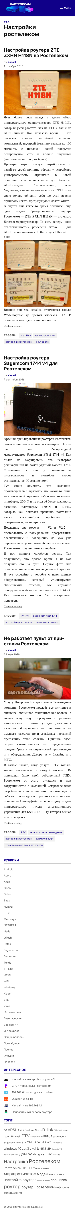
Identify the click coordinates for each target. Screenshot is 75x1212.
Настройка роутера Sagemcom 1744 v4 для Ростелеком (31, 363)
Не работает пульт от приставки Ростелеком (34, 641)
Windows (9, 987)
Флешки (9, 1055)
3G (5, 1130)
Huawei (8, 906)
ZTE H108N (61, 122)
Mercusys (10, 919)
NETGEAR (10, 925)
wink (24, 1149)
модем (42, 1174)
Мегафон (57, 1155)
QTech (8, 937)
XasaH (12, 62)
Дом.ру (25, 1154)
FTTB (65, 1130)
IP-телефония (12, 1012)
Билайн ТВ (57, 1149)
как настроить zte (45, 335)
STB (24, 1142)
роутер (12, 1187)
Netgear (34, 1136)
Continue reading (19, 326)
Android (8, 869)
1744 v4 (25, 615)
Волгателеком (11, 1154)
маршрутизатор (20, 1173)
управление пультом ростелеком (24, 845)
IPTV (23, 832)
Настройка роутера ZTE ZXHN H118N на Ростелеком (36, 52)
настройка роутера (20, 1180)
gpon (7, 1136)
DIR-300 (58, 1130)
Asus (7, 881)
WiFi (6, 981)
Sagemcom (11, 950)
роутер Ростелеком (38, 1187)
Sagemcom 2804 (12, 1142)
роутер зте (42, 341)
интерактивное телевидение (46, 832)
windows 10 (12, 1148)
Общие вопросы (14, 1037)
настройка (56, 1174)
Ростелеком (44, 1161)
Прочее (8, 1049)
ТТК (29, 1168)
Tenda (7, 962)
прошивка (59, 1180)
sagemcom (59, 1136)
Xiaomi (8, 993)
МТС (49, 1154)
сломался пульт (45, 838)
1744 (67, 464)
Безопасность (13, 1018)
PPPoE (47, 1136)
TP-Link (8, 968)
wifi (49, 1142)
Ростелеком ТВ (15, 1168)
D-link (7, 894)
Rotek (7, 943)
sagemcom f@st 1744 (45, 615)
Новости (9, 1061)
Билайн (44, 1148)
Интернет (39, 1154)
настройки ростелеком (18, 341)
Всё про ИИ (11, 1024)
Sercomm (10, 956)
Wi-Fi (41, 1142)
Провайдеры (12, 1043)
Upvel (7, 974)
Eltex (7, 900)
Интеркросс (11, 1030)
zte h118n (26, 335)
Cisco (7, 887)
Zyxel (7, 1006)
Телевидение (41, 1168)
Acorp (7, 875)
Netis (7, 931)
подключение (43, 1180)
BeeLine (29, 1130)
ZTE (6, 999)
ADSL (12, 1130)
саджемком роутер (47, 622)
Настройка (16, 1161)
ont (41, 1136)
